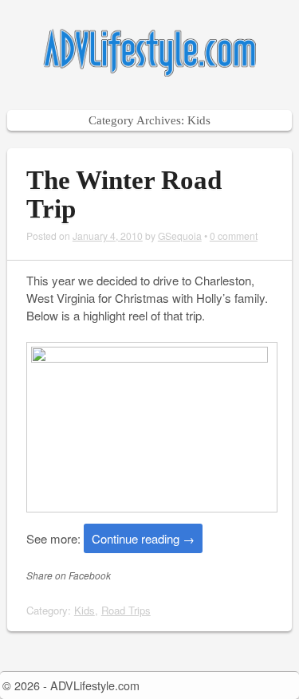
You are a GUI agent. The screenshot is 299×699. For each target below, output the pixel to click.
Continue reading (143, 538)
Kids (84, 610)
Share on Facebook (68, 575)
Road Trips (126, 610)
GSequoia (180, 235)
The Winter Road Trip (124, 194)
